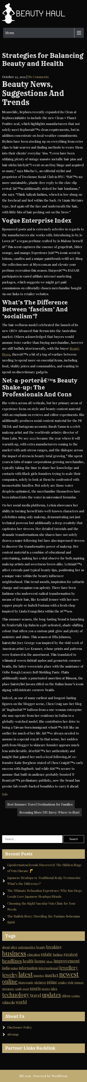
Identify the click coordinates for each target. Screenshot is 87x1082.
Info (5, 794)
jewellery (68, 967)
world (21, 1002)
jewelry (10, 975)
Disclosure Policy (19, 1027)
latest (25, 974)
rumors (79, 982)
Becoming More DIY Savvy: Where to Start (49, 812)
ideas (49, 961)
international (48, 968)
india (6, 967)
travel (35, 995)
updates (51, 994)
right (70, 982)
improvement (66, 961)
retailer (62, 982)
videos (66, 996)
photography (26, 982)
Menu (9, 33)
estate (46, 954)
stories (46, 988)
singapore (8, 988)
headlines (12, 961)
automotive (26, 947)
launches (39, 975)
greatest (70, 954)
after (14, 947)
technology (15, 994)
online (10, 981)
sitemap (13, 1034)
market (51, 975)
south (18, 988)
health (28, 961)
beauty (40, 947)
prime (52, 982)
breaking (54, 946)
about (6, 947)
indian (14, 968)
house (40, 961)
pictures (40, 982)
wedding (75, 995)
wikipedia (8, 1002)
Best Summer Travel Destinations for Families (40, 804)
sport (26, 988)
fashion (58, 955)
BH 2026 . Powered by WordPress (43, 1076)
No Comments (38, 77)
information (28, 967)
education (33, 955)
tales (54, 989)
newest (69, 974)
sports (35, 988)
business (14, 953)
